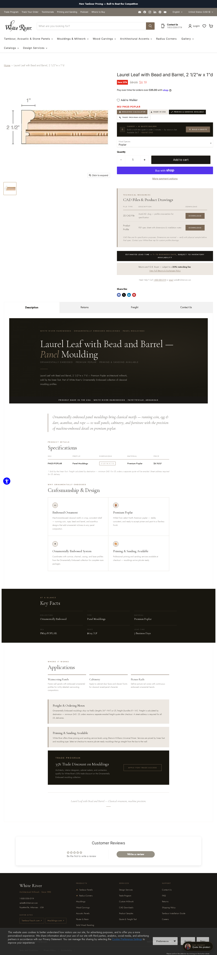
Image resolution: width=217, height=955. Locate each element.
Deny (203, 941)
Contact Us (186, 307)
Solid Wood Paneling (85, 925)
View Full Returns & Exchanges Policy (165, 270)
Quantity (121, 151)
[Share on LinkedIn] (129, 295)
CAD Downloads (126, 907)
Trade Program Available (135, 117)
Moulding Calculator (134, 112)
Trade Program (11, 12)
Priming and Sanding (67, 12)
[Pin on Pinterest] (134, 295)
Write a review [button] (135, 854)
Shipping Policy (169, 907)
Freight (134, 307)
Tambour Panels (84, 889)
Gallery (186, 38)
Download (195, 215)
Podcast (84, 12)
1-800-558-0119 (160, 280)
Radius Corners (166, 38)
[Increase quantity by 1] (145, 160)
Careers (165, 919)
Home (7, 65)
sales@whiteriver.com (29, 902)
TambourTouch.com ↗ (32, 920)
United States (199, 12)
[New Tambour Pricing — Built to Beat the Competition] (108, 4)
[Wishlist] (204, 26)
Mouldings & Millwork (72, 38)
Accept (188, 941)
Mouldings (80, 901)
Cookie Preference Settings (127, 939)
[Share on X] (124, 295)
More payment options (165, 178)
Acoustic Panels (83, 913)
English (176, 12)
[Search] (150, 26)
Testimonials (48, 12)
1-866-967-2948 (147, 132)
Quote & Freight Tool (128, 919)
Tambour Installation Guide (173, 913)
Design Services (34, 47)
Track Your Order (30, 12)
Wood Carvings (103, 38)
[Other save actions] (175, 941)
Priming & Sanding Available (189, 112)
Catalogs (10, 47)
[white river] (18, 26)
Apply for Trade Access (142, 767)
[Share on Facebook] (119, 295)
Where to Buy (98, 12)
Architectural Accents (135, 38)
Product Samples (126, 913)
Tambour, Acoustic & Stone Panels (27, 38)
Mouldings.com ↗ (55, 920)
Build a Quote (199, 129)
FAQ (164, 895)
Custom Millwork (126, 901)
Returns (85, 307)
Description (31, 307)
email (171, 280)
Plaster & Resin (82, 919)
